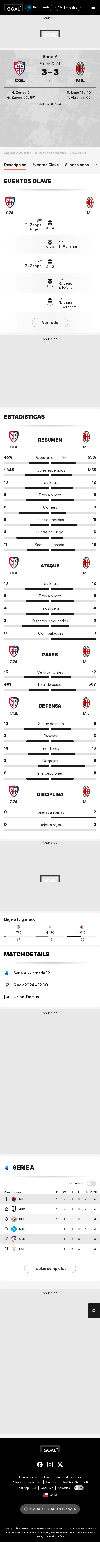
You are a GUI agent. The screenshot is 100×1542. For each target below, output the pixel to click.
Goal (26, 1528)
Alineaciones (77, 164)
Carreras (51, 1482)
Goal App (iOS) (26, 1488)
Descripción (15, 164)
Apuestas (64, 1488)
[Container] (19, 72)
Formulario (75, 1183)
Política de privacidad (26, 1482)
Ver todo (50, 322)
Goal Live (47, 1488)
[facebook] (40, 1465)
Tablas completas (50, 1268)
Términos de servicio (67, 1477)
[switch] (91, 1183)
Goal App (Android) (75, 1482)
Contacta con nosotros (34, 1477)
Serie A (50, 56)
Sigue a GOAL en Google (53, 1509)
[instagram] (50, 1465)
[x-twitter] (60, 1465)
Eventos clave (45, 164)
